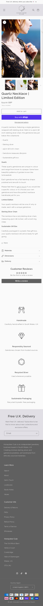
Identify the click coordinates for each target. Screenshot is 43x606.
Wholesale (8, 531)
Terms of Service (10, 526)
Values (6, 494)
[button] (4, 10)
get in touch (21, 187)
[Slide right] (40, 85)
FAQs (6, 512)
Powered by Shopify (29, 602)
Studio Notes (9, 490)
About (6, 475)
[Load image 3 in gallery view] (33, 85)
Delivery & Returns (11, 507)
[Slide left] (2, 85)
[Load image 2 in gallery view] (21, 85)
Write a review (21, 281)
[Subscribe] (36, 433)
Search (6, 471)
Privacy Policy (9, 517)
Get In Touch (8, 480)
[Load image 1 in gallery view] (10, 85)
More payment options (21, 122)
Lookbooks (8, 485)
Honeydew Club (17, 602)
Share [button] (6, 243)
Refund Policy (9, 522)
